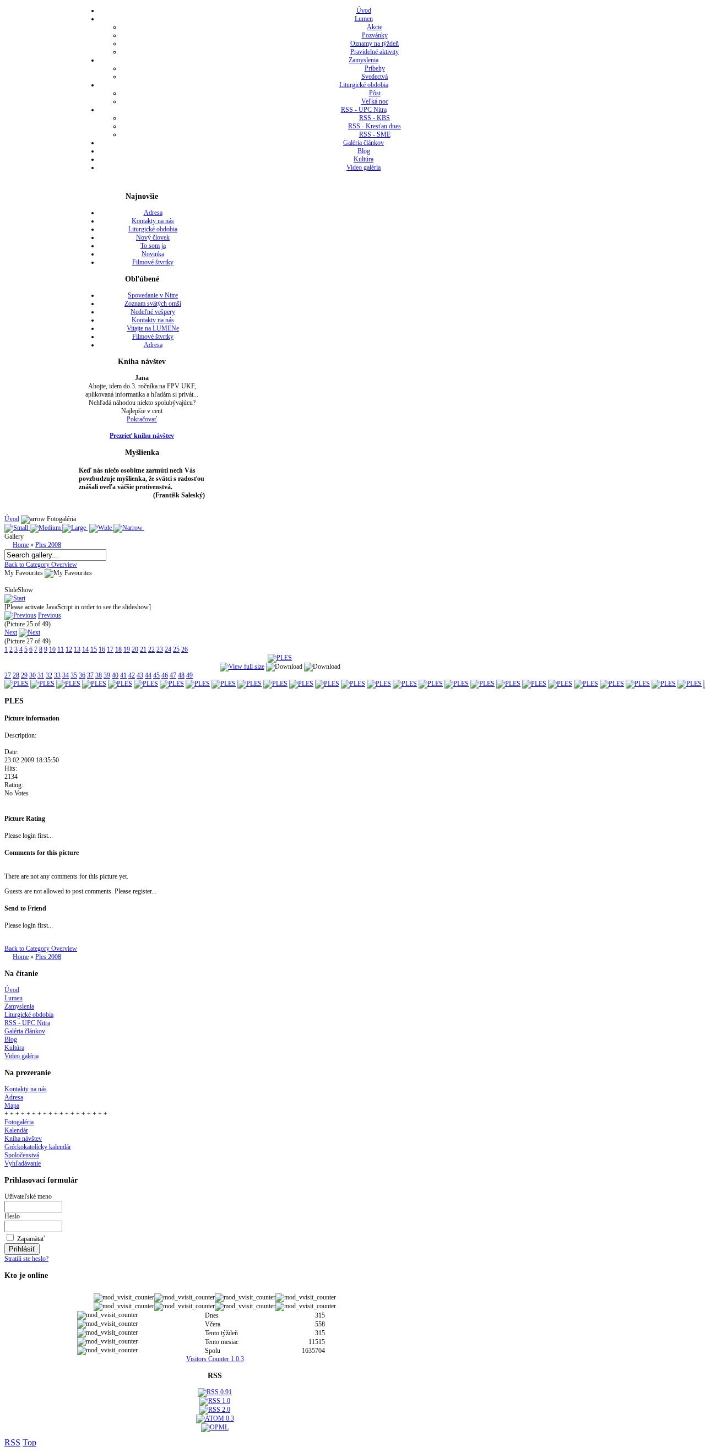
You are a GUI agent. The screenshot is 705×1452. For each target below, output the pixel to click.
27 (7, 675)
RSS (12, 1442)
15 (93, 649)
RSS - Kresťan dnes (374, 126)
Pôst (375, 93)
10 (52, 649)
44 (148, 675)
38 (98, 675)
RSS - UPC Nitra (364, 109)
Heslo (12, 1216)
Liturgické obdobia (363, 85)
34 (65, 675)
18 (118, 649)
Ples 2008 (48, 545)
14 (85, 649)
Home (21, 545)
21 (143, 649)
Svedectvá (374, 76)
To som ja (153, 246)
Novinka (153, 254)
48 (181, 675)
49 (189, 675)
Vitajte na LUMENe (153, 328)
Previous (49, 615)
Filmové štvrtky (152, 262)
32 (49, 675)
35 (73, 675)
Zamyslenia (363, 60)
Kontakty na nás (153, 221)
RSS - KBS (374, 118)
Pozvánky (375, 35)
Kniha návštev (23, 1138)
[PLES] (280, 658)
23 (159, 649)
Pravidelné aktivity (374, 52)
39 (107, 675)
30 (32, 675)
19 (126, 649)
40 (115, 675)
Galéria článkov (363, 143)
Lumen (364, 19)
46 (164, 675)
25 (176, 649)
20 (135, 649)
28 (16, 675)
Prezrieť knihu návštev (142, 436)
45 (156, 675)
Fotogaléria (19, 1122)
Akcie (374, 27)
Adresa (153, 212)
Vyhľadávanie (22, 1163)
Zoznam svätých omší (152, 303)
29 (24, 675)
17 (110, 649)
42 (131, 675)
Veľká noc (374, 101)
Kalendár (16, 1130)
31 (40, 675)
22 (151, 649)
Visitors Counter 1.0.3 (215, 1359)
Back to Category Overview (40, 564)
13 (77, 649)
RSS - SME (375, 134)
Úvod (363, 10)
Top (29, 1442)
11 (60, 649)
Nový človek (153, 237)
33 (57, 675)
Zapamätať (31, 1239)
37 (90, 675)
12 (69, 649)
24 (168, 649)
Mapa (11, 1105)
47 (173, 675)
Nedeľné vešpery (153, 312)
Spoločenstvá (21, 1155)
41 (123, 675)
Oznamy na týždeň (374, 43)
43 (140, 675)
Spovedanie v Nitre (153, 295)
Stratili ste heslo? (26, 1259)
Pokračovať (142, 419)
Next (10, 632)
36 (82, 675)
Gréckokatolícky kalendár (37, 1147)
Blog (363, 151)
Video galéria (363, 167)
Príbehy (375, 68)
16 (102, 649)
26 (184, 649)
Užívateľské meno (28, 1196)
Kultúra (363, 159)
